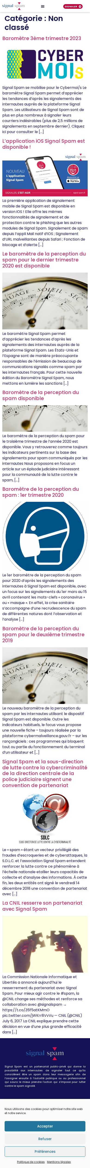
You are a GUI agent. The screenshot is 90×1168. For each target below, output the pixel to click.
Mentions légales (59, 1162)
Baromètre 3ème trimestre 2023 (41, 38)
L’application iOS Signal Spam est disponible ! (43, 144)
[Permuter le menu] (43, 6)
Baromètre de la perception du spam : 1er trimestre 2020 (40, 492)
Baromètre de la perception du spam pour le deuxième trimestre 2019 (43, 634)
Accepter (45, 1126)
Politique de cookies (31, 1162)
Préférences (45, 1151)
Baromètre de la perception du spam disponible (40, 395)
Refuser (45, 1138)
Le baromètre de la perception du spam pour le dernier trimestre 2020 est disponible (44, 259)
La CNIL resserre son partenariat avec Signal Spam (42, 906)
